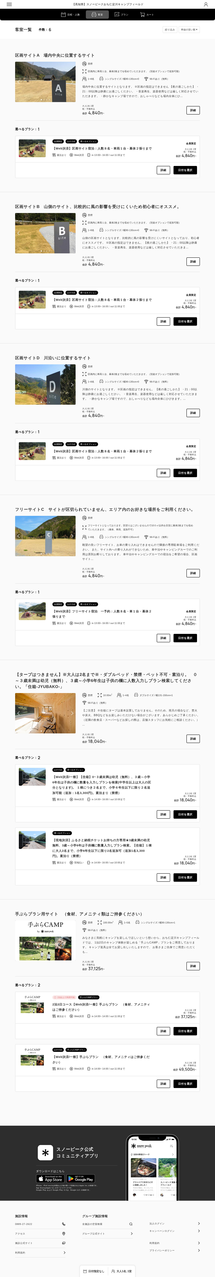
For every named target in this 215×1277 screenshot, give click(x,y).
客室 (100, 14)
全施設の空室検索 (92, 1224)
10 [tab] (57, 958)
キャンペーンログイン (162, 1231)
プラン (124, 14)
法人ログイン (157, 1223)
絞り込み (170, 29)
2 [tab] (44, 99)
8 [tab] (52, 958)
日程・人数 (73, 14)
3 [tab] (46, 99)
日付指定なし (96, 1271)
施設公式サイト (24, 1243)
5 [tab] (44, 958)
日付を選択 (185, 170)
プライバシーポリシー (162, 1250)
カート (150, 14)
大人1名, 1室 (124, 1271)
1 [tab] (41, 99)
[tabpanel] (45, 82)
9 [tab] (54, 958)
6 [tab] (46, 958)
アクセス (20, 1233)
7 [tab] (49, 958)
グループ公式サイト (93, 1233)
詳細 (193, 110)
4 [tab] (49, 99)
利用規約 (20, 1252)
